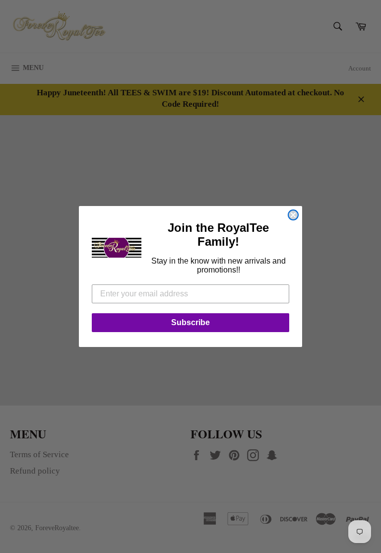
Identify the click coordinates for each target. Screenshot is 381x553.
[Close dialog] (293, 215)
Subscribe (190, 322)
